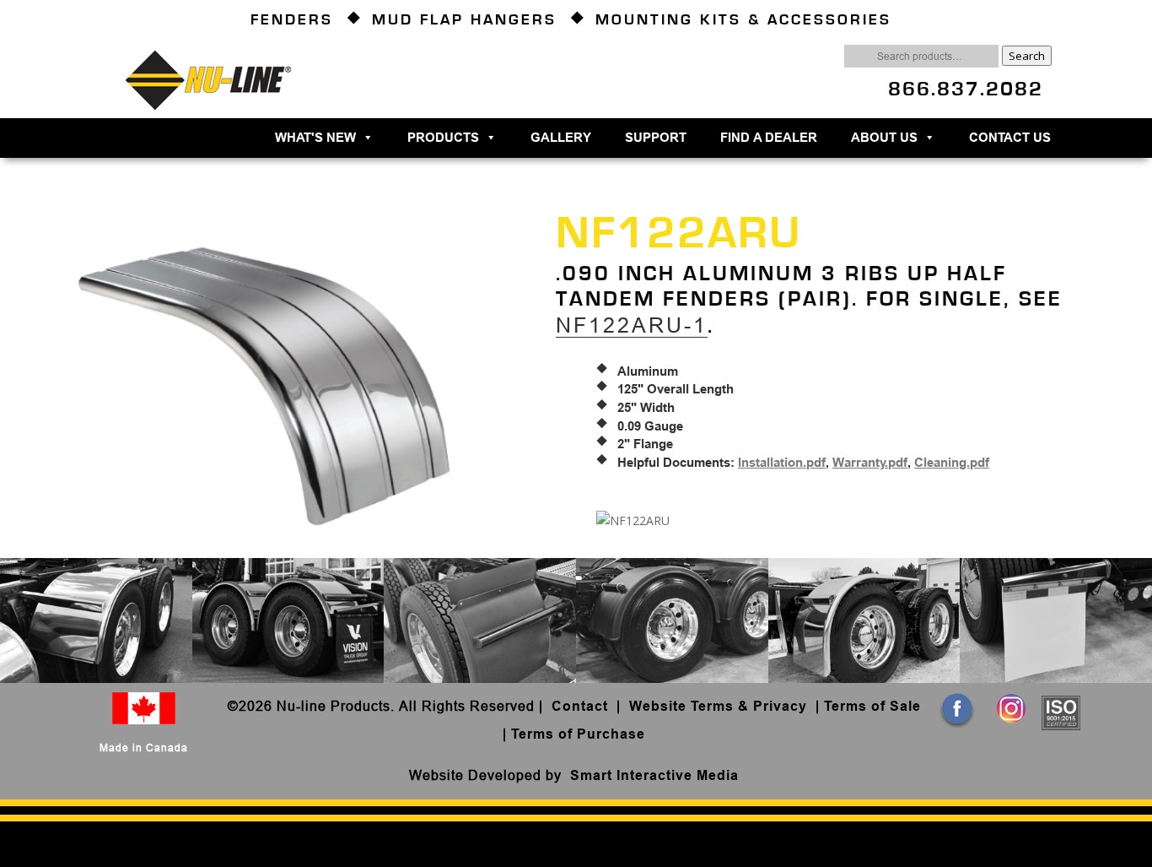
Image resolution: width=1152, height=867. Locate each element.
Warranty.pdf (869, 462)
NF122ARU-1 (632, 325)
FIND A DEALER (768, 137)
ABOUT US (884, 137)
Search (1027, 55)
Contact (582, 706)
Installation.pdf (782, 462)
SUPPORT (655, 137)
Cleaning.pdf (951, 462)
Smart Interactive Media (654, 775)
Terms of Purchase (578, 734)
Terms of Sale (872, 706)
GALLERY (560, 137)
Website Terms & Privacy (718, 706)
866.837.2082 (965, 89)
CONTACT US (1010, 137)
